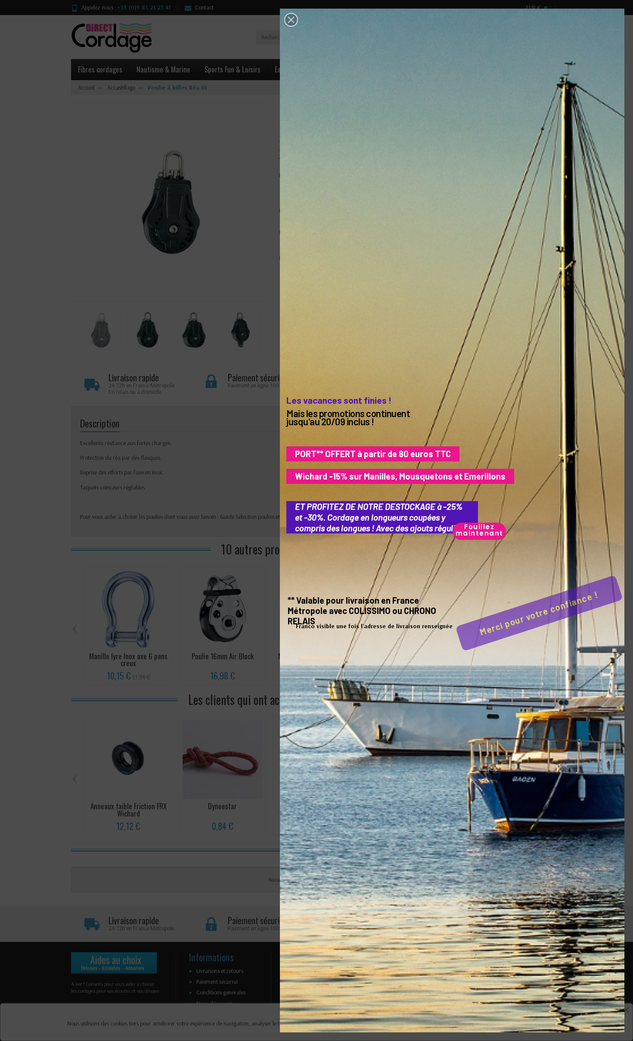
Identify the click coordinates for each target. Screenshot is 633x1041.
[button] (291, 20)
